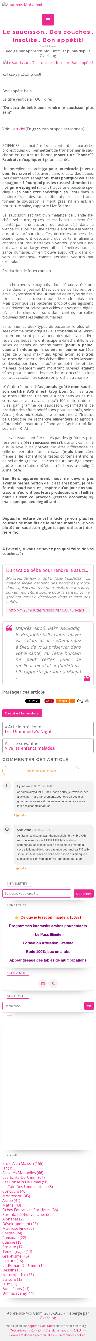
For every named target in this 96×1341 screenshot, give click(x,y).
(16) (15, 1256)
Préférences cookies (71, 1335)
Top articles (18, 1330)
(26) (20, 1223)
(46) (14, 1191)
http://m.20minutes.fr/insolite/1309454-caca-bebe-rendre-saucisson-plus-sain (48, 610)
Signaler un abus (57, 1330)
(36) (30, 1209)
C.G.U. (77, 1330)
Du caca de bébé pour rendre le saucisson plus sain (48, 570)
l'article (17, 128)
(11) (9, 1284)
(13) (12, 1270)
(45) (16, 1195)
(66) (22, 1172)
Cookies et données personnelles (31, 1335)
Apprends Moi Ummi (41, 1326)
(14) (24, 1265)
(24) (12, 1233)
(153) (9, 1168)
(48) (27, 1186)
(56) (25, 1182)
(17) (13, 1246)
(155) (22, 1163)
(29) (14, 1219)
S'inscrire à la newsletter (22, 713)
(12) (13, 1279)
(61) (23, 1177)
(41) (11, 1200)
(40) (11, 1205)
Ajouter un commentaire (41, 770)
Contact (36, 1330)
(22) (14, 1237)
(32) (27, 1214)
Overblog (48, 1317)
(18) (12, 1242)
